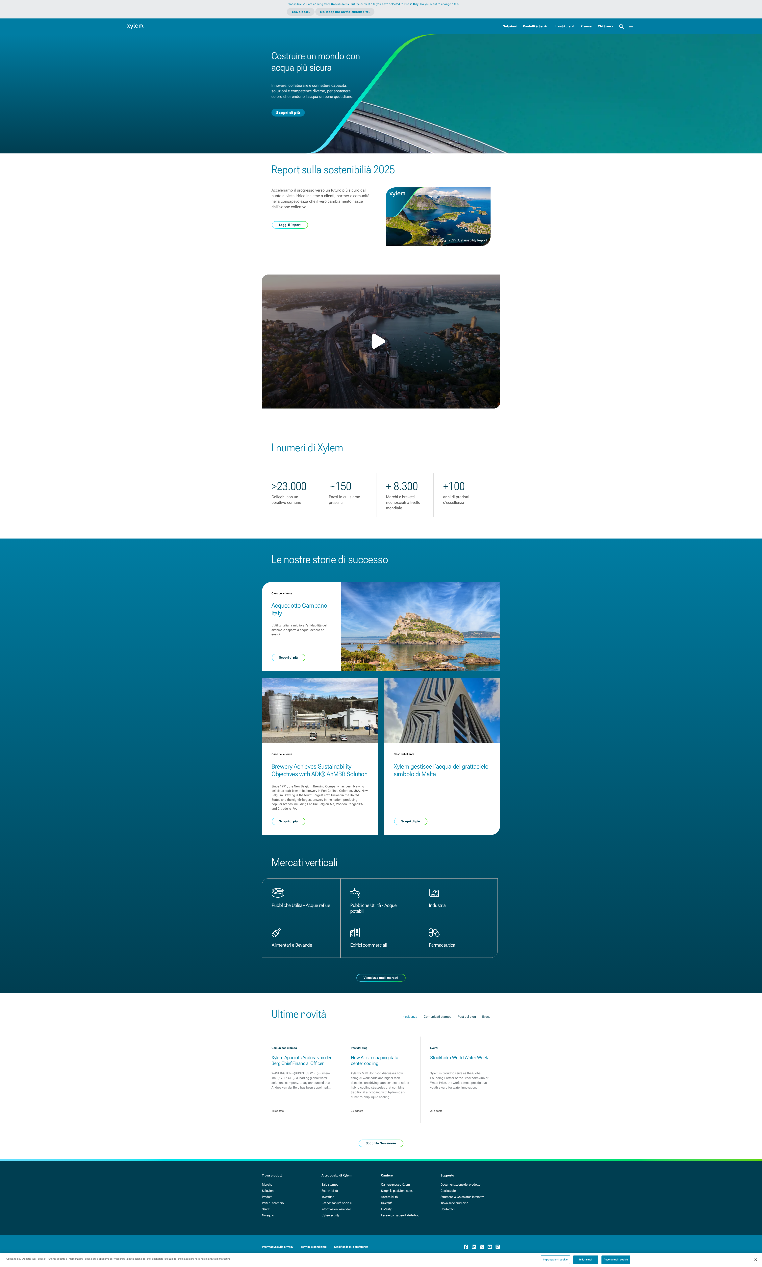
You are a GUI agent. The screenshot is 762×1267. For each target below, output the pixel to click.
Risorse (586, 26)
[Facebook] (466, 1246)
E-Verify (386, 1209)
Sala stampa (329, 1184)
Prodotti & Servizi (535, 26)
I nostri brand (564, 26)
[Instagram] (497, 1246)
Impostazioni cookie (555, 1259)
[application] (381, 342)
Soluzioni (510, 26)
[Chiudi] (755, 1259)
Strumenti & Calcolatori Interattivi (462, 1197)
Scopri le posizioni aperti (397, 1191)
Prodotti (267, 1197)
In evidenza (409, 1016)
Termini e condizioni (314, 1246)
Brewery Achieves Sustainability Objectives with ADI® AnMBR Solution (319, 770)
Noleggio (268, 1215)
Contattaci (448, 1209)
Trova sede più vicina (454, 1203)
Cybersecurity (330, 1215)
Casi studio (448, 1191)
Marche (267, 1184)
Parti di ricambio (273, 1203)
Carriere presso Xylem (395, 1184)
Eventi (486, 1016)
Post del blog (467, 1016)
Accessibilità (389, 1197)
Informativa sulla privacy (277, 1246)
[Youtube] (489, 1246)
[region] (381, 1260)
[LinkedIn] (473, 1246)
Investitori (327, 1197)
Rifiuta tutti (585, 1259)
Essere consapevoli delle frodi (400, 1215)
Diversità (387, 1203)
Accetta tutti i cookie (616, 1259)
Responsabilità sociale (336, 1203)
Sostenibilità (329, 1191)
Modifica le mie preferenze (351, 1246)
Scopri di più (288, 112)
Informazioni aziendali (336, 1209)
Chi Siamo (605, 26)
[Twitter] (481, 1246)
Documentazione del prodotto (460, 1184)
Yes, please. (301, 12)
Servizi (266, 1209)
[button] (381, 341)
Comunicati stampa (437, 1016)
